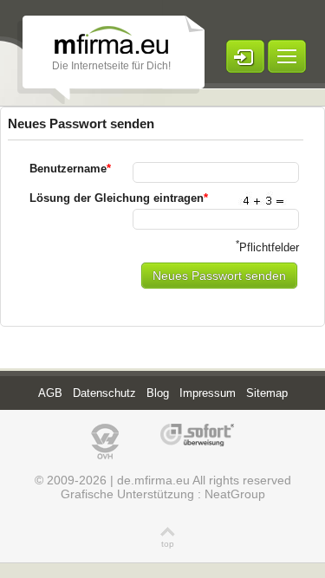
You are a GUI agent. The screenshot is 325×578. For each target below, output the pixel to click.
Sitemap (267, 392)
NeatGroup (235, 494)
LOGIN (245, 56)
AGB (50, 392)
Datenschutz (104, 392)
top (167, 544)
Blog (157, 392)
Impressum (207, 392)
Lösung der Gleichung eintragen (118, 198)
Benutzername (70, 168)
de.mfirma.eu (153, 480)
